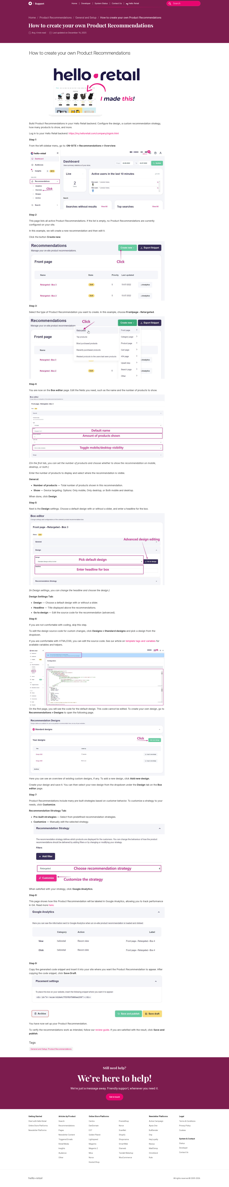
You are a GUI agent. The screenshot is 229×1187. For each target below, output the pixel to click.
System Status (101, 3)
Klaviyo (152, 1144)
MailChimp (153, 1148)
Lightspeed (93, 1139)
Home (74, 3)
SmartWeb (123, 1144)
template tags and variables (141, 641)
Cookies (182, 1130)
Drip (150, 1135)
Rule (151, 1157)
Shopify (122, 1135)
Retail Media (64, 1144)
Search (62, 1121)
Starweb (122, 1148)
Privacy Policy (185, 1126)
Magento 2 (93, 1148)
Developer (86, 3)
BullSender (153, 1130)
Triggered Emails (66, 1139)
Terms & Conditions (187, 1121)
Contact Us (117, 3)
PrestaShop (124, 1121)
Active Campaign (156, 1121)
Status (182, 1143)
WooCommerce (125, 1157)
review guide (102, 1029)
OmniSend (153, 1153)
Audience (63, 1153)
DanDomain (94, 1126)
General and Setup (85, 17)
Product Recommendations (55, 17)
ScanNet (122, 1130)
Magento (92, 1144)
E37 (90, 1130)
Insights (62, 1148)
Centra (91, 1121)
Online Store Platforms (38, 1126)
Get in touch (114, 1097)
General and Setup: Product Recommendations (51, 1049)
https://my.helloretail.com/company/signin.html (94, 133)
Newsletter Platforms (37, 1130)
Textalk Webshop (126, 1153)
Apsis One (153, 1126)
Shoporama (124, 1139)
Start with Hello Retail (37, 1121)
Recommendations (67, 1126)
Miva (91, 1153)
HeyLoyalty (153, 1139)
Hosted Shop (94, 1162)
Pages (61, 1130)
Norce (91, 1157)
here (51, 905)
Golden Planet (94, 1135)
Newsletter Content (67, 1135)
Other (61, 1157)
